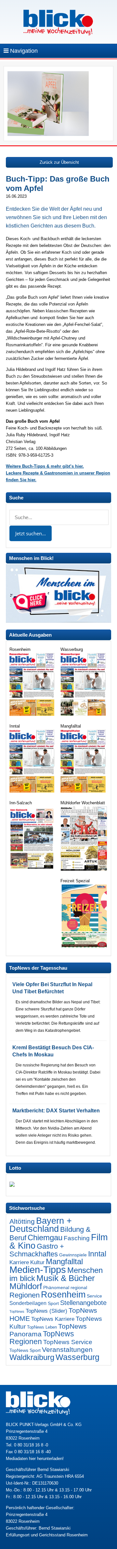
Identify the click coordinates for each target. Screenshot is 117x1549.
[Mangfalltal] (83, 791)
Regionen (24, 1295)
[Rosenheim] (32, 714)
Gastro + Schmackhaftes (36, 1250)
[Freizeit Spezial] (83, 945)
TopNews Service (67, 1341)
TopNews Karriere (52, 1319)
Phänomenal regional (65, 1287)
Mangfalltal (64, 1261)
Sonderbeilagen (27, 1303)
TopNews (16, 1311)
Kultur (37, 1262)
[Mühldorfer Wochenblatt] (83, 869)
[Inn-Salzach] (32, 869)
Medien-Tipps (37, 1269)
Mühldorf (25, 1286)
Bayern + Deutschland (40, 1225)
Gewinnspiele (73, 1254)
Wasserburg (77, 1357)
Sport (53, 1303)
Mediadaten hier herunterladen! (35, 1458)
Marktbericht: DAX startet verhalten (56, 1110)
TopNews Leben (42, 1327)
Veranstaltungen (67, 1349)
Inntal (97, 1254)
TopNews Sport (25, 1350)
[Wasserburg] (83, 714)
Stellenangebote (83, 1302)
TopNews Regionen (41, 1338)
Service (94, 1295)
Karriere (19, 1262)
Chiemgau (45, 1237)
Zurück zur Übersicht (59, 162)
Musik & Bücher (65, 1278)
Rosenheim (63, 1294)
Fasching (77, 1238)
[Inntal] (32, 791)
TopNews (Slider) (46, 1311)
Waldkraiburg (31, 1357)
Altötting (22, 1221)
